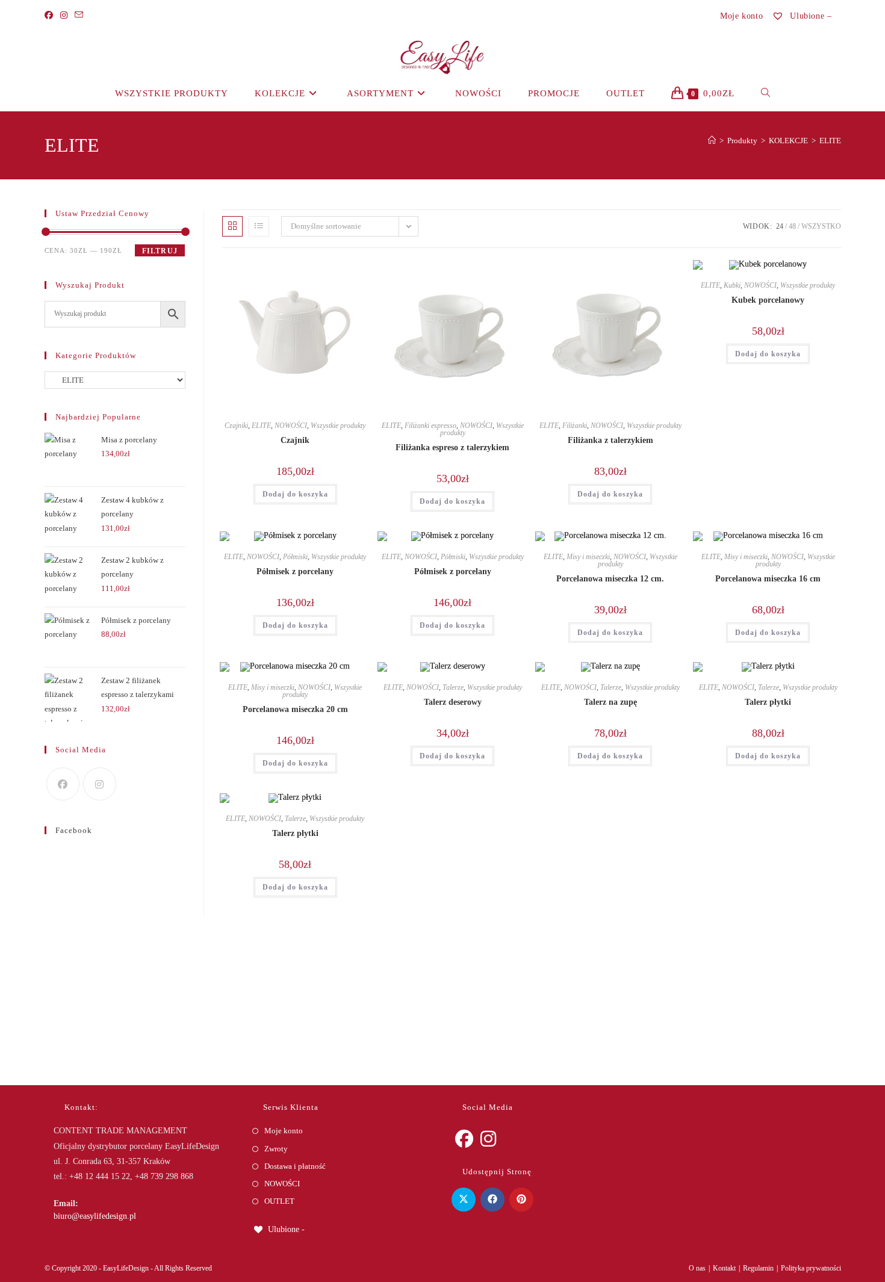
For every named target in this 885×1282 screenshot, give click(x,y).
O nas (697, 1268)
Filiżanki (574, 425)
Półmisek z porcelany (295, 571)
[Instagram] (64, 16)
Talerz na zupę (610, 702)
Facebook (73, 830)
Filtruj (160, 251)
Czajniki (236, 425)
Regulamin (758, 1268)
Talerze (453, 687)
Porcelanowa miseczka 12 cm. (610, 578)
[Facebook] (51, 16)
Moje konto (741, 16)
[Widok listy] (259, 226)
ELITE (830, 140)
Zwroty (276, 1148)
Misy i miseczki (588, 557)
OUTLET (279, 1201)
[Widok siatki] (232, 226)
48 (792, 226)
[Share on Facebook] (492, 1200)
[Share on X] (464, 1200)
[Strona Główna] (712, 140)
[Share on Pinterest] (521, 1200)
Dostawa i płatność (295, 1166)
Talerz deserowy (453, 702)
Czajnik (295, 440)
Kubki (732, 285)
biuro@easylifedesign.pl (95, 1216)
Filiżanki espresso (430, 425)
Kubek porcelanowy (767, 300)
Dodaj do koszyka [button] (295, 494)
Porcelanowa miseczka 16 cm (768, 578)
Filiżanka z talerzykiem (610, 440)
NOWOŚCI (291, 425)
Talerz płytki (768, 702)
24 (779, 226)
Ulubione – (809, 15)
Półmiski (295, 557)
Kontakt (724, 1268)
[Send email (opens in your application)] (79, 16)
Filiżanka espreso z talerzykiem (452, 447)
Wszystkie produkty (338, 425)
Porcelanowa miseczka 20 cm (295, 709)
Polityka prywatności (811, 1268)
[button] (324, 273)
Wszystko (821, 226)
